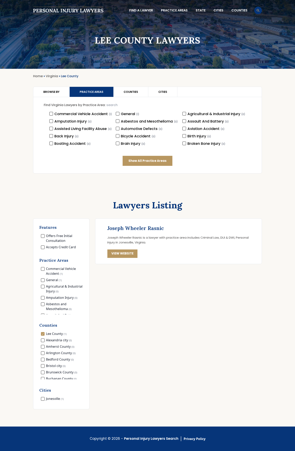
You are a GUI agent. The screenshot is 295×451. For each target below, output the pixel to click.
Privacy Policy (194, 439)
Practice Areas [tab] (91, 92)
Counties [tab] (131, 92)
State (200, 10)
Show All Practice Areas (147, 161)
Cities (218, 10)
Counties (239, 10)
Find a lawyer (141, 10)
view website (122, 253)
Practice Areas (174, 10)
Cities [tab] (162, 92)
